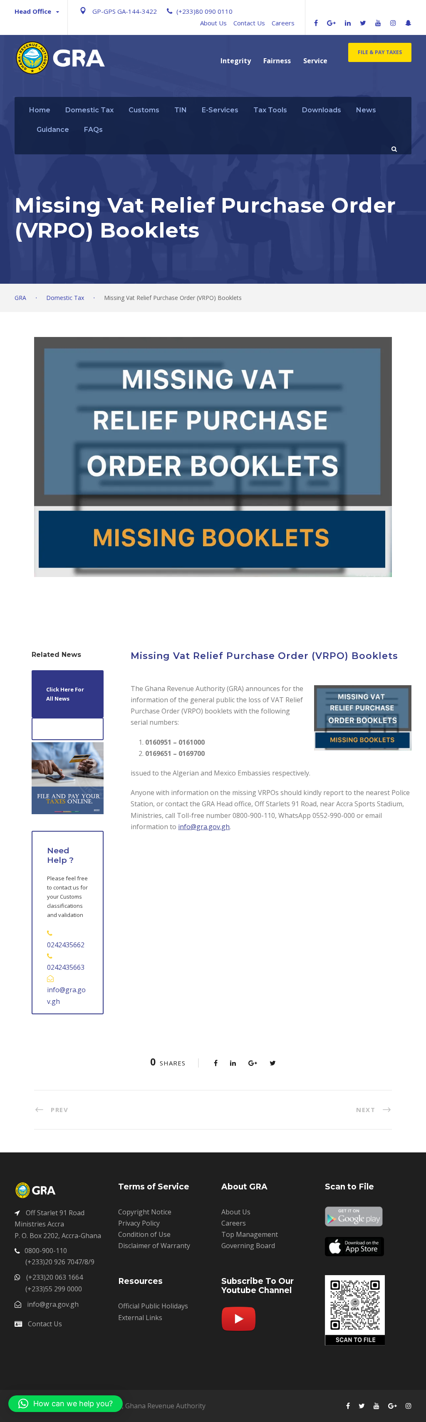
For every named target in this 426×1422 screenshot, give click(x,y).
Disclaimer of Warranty (154, 1245)
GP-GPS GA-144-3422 (124, 11)
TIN (180, 110)
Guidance (53, 130)
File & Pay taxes (380, 52)
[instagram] (393, 22)
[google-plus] (331, 22)
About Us (213, 23)
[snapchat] (408, 22)
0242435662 (65, 944)
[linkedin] (348, 22)
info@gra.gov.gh (204, 826)
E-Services (220, 110)
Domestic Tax (89, 110)
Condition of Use (144, 1234)
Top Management (249, 1234)
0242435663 (65, 967)
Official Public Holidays (153, 1306)
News (366, 110)
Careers (283, 23)
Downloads (321, 110)
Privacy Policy (139, 1223)
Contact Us (249, 23)
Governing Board (248, 1245)
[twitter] (363, 22)
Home (39, 110)
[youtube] (378, 22)
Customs (144, 110)
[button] (65, 1403)
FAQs (93, 130)
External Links (140, 1317)
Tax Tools (270, 110)
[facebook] (316, 22)
